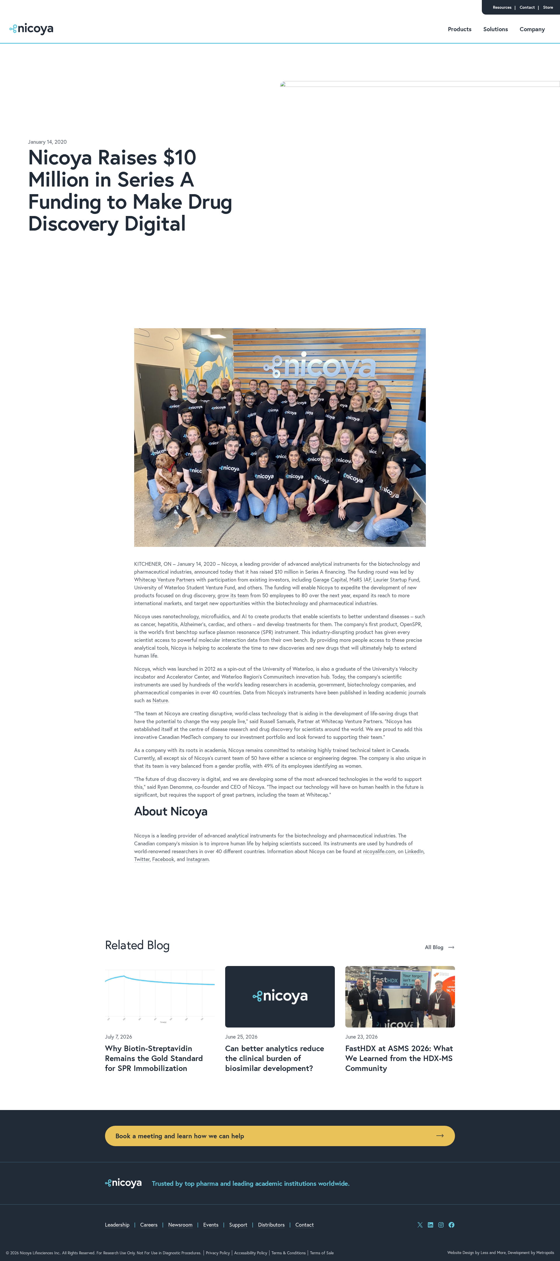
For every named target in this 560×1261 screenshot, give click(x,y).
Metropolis (545, 1252)
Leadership (117, 1224)
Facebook (163, 859)
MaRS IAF (360, 579)
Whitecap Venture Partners (164, 579)
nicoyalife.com (379, 851)
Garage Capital (330, 579)
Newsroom (180, 1224)
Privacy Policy (218, 1252)
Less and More (493, 1252)
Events (210, 1224)
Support (238, 1224)
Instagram (197, 859)
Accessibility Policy (250, 1252)
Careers (149, 1224)
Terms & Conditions (289, 1252)
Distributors (271, 1224)
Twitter (142, 859)
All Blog (434, 947)
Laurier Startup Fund (396, 579)
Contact (304, 1224)
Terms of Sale (322, 1252)
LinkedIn (414, 851)
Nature (160, 700)
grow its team (233, 595)
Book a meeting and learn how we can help (180, 1136)
